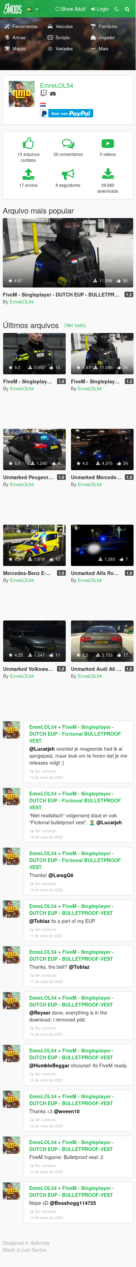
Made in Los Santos (25, 1249)
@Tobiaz (39, 920)
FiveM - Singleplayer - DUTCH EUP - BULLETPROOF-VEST (71, 909)
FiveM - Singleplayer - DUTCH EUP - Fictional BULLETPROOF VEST (75, 733)
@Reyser (39, 1012)
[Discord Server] (53, 93)
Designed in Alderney (26, 1242)
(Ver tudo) (75, 325)
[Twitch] (44, 93)
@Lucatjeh (42, 748)
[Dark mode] (116, 8)
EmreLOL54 (56, 85)
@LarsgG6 (60, 875)
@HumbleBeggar (49, 1065)
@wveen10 (67, 1111)
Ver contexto (45, 771)
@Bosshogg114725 (73, 1202)
